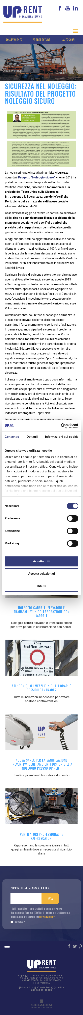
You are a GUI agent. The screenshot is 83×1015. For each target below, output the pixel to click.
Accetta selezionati (41, 573)
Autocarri (68, 40)
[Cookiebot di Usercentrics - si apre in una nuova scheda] (60, 425)
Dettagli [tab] (32, 436)
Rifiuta (41, 586)
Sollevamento (14, 40)
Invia (50, 898)
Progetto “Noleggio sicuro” (36, 177)
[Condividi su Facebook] (69, 945)
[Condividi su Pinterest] (80, 945)
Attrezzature (41, 40)
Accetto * (20, 921)
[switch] (72, 518)
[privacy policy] (47, 916)
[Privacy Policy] (27, 987)
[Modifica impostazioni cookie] (47, 988)
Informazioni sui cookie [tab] (61, 436)
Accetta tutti (41, 561)
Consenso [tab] (12, 436)
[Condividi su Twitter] (75, 945)
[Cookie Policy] (44, 987)
